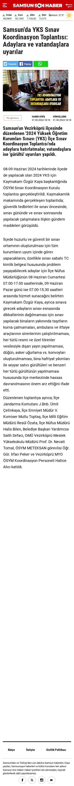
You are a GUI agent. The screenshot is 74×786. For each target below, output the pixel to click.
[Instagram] (42, 780)
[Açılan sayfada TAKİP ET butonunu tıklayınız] (12, 117)
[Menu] (5, 5)
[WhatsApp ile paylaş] (40, 64)
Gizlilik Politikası (56, 750)
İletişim (30, 750)
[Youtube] (51, 780)
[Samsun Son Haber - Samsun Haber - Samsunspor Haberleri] (37, 5)
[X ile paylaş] (10, 64)
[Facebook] (22, 780)
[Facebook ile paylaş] (25, 64)
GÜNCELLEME (59, 116)
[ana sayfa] (69, 5)
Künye (11, 750)
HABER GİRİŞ (38, 116)
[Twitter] (32, 780)
